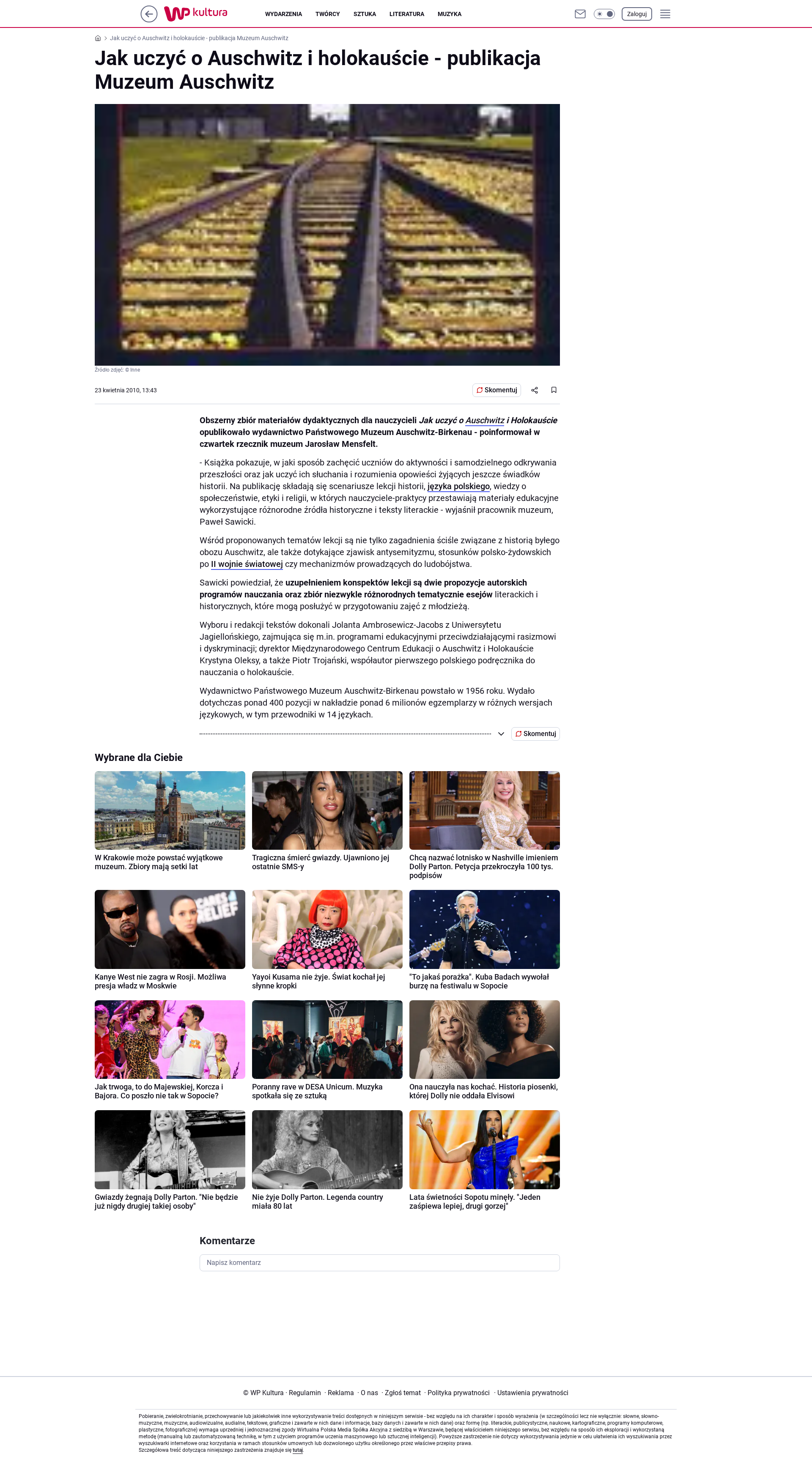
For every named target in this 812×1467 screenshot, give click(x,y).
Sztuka (365, 14)
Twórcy (327, 14)
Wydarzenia (283, 14)
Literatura (407, 14)
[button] (604, 14)
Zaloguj (637, 14)
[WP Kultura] (214, 14)
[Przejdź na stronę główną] (149, 20)
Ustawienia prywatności (531, 1393)
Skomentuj (501, 390)
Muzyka (449, 14)
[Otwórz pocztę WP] (580, 14)
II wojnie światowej (247, 564)
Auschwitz (484, 420)
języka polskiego (459, 486)
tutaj (298, 1450)
